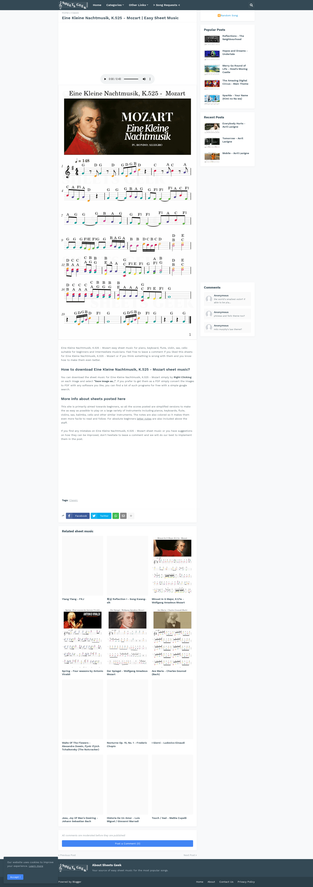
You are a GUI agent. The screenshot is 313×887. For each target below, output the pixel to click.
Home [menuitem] (97, 5)
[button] (251, 5)
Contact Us (226, 881)
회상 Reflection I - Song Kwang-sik (126, 601)
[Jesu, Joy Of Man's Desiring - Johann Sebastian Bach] (82, 785)
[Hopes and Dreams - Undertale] (212, 54)
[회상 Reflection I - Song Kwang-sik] (127, 566)
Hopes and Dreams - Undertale (235, 52)
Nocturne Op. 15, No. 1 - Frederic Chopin (127, 744)
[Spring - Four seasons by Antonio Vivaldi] (82, 638)
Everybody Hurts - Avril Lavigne (233, 125)
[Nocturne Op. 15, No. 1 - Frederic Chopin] (127, 709)
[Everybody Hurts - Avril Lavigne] (212, 127)
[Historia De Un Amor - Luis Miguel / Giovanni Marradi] (127, 785)
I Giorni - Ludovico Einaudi (168, 742)
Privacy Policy (246, 881)
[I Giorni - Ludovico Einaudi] (172, 709)
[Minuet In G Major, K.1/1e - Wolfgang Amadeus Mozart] (172, 566)
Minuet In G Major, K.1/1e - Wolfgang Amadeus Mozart (168, 601)
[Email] (123, 516)
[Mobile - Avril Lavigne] (212, 157)
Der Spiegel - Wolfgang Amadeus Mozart (127, 673)
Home (65, 13)
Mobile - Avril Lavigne (235, 153)
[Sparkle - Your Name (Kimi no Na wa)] (212, 99)
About (211, 881)
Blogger (76, 881)
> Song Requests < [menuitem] (166, 5)
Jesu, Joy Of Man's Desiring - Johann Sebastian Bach (80, 819)
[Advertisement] (127, 47)
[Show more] (131, 516)
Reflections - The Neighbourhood (233, 37)
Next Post (189, 855)
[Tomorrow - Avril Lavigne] (212, 142)
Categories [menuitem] (114, 5)
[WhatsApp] (115, 516)
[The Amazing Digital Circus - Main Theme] (212, 84)
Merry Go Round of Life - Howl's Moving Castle (234, 69)
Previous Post (68, 855)
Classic (75, 13)
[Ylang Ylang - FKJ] (82, 566)
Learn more (36, 866)
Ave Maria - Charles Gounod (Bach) (169, 673)
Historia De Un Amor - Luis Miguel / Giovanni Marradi (123, 819)
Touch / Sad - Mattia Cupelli (169, 817)
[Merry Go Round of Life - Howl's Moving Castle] (212, 69)
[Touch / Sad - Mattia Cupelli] (172, 785)
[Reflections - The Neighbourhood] (212, 39)
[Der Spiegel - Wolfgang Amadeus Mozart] (127, 638)
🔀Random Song (228, 15)
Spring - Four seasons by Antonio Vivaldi (82, 673)
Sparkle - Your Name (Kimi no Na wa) (235, 97)
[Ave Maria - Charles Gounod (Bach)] (172, 638)
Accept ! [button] (15, 877)
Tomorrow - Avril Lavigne (232, 140)
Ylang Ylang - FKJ (73, 599)
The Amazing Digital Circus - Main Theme (235, 82)
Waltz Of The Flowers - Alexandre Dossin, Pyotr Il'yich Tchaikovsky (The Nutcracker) (80, 746)
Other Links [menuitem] (137, 5)
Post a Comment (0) (127, 843)
